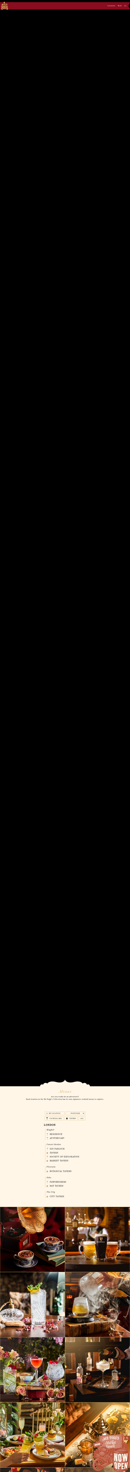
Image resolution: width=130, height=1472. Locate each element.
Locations (111, 6)
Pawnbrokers (58, 1182)
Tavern (54, 1153)
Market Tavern (59, 1161)
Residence (56, 1134)
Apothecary (57, 1138)
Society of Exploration (64, 1157)
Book (120, 6)
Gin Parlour (57, 1149)
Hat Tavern (57, 1186)
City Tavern (57, 1197)
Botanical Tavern (61, 1171)
